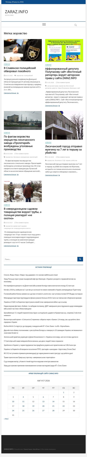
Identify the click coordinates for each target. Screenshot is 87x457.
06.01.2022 (9, 75)
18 (23, 406)
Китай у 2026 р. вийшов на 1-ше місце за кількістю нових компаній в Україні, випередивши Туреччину (42, 290)
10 (13, 401)
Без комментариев (63, 82)
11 (23, 401)
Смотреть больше (14, 93)
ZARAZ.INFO (16, 11)
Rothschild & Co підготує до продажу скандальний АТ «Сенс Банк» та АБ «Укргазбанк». (37, 326)
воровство (20, 75)
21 (53, 406)
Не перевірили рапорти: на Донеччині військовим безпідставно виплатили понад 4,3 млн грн (39, 286)
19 (33, 406)
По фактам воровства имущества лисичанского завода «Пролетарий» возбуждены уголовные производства (19, 143)
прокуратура (25, 157)
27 (43, 411)
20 (43, 406)
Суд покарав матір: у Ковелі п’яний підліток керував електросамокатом (31, 361)
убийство (74, 160)
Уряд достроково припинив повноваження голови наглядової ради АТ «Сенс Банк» (35, 365)
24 (13, 411)
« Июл (6, 419)
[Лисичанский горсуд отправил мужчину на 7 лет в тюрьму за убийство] (64, 125)
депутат (55, 88)
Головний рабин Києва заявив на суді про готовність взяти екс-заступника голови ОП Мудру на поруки (43, 294)
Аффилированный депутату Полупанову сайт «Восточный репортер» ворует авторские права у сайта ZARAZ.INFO (63, 73)
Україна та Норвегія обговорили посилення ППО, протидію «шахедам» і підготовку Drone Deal (40, 349)
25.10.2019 (50, 157)
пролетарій (33, 157)
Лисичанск (73, 88)
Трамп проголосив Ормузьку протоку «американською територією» (29, 357)
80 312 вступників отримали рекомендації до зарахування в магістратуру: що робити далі (38, 353)
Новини (7, 64)
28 (53, 411)
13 (43, 401)
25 (23, 411)
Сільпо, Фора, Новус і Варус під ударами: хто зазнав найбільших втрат (31, 275)
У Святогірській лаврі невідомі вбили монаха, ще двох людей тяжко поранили (33, 341)
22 (64, 406)
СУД (63, 160)
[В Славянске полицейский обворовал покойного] (23, 50)
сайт (78, 88)
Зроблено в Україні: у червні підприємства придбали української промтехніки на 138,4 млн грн (40, 345)
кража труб (17, 226)
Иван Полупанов (63, 88)
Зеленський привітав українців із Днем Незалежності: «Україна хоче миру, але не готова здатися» (41, 337)
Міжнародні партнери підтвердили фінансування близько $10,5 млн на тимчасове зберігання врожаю (43, 298)
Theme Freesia (27, 449)
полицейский (28, 75)
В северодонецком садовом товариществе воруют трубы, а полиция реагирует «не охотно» (22, 213)
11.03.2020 (50, 82)
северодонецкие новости (22, 228)
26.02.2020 (9, 153)
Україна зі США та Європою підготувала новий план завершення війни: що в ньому (35, 302)
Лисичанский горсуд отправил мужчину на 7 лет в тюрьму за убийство (63, 149)
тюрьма (68, 160)
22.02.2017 (9, 223)
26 (33, 411)
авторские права (52, 86)
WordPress (36, 449)
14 (53, 401)
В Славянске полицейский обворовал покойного (20, 69)
